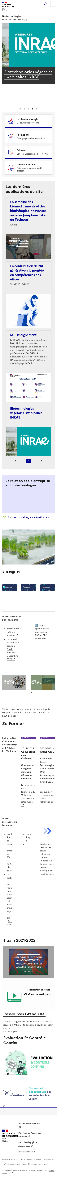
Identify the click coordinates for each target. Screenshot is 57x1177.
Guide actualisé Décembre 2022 (12, 654)
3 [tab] (28, 109)
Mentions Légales (34, 1159)
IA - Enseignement (21, 72)
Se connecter (48, 1159)
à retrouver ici (27, 800)
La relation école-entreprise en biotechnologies (28, 483)
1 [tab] (20, 109)
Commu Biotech (26, 164)
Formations (23, 135)
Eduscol (21, 150)
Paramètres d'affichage (16, 1164)
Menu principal (53, 4)
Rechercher (45, 4)
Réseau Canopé (25, 1151)
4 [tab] (32, 109)
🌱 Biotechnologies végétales (25, 517)
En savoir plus (10, 1031)
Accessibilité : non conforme (13, 1159)
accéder (11, 635)
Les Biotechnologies (28, 119)
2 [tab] (24, 109)
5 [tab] (36, 109)
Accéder (9, 869)
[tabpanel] (28, 57)
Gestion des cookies (39, 1164)
